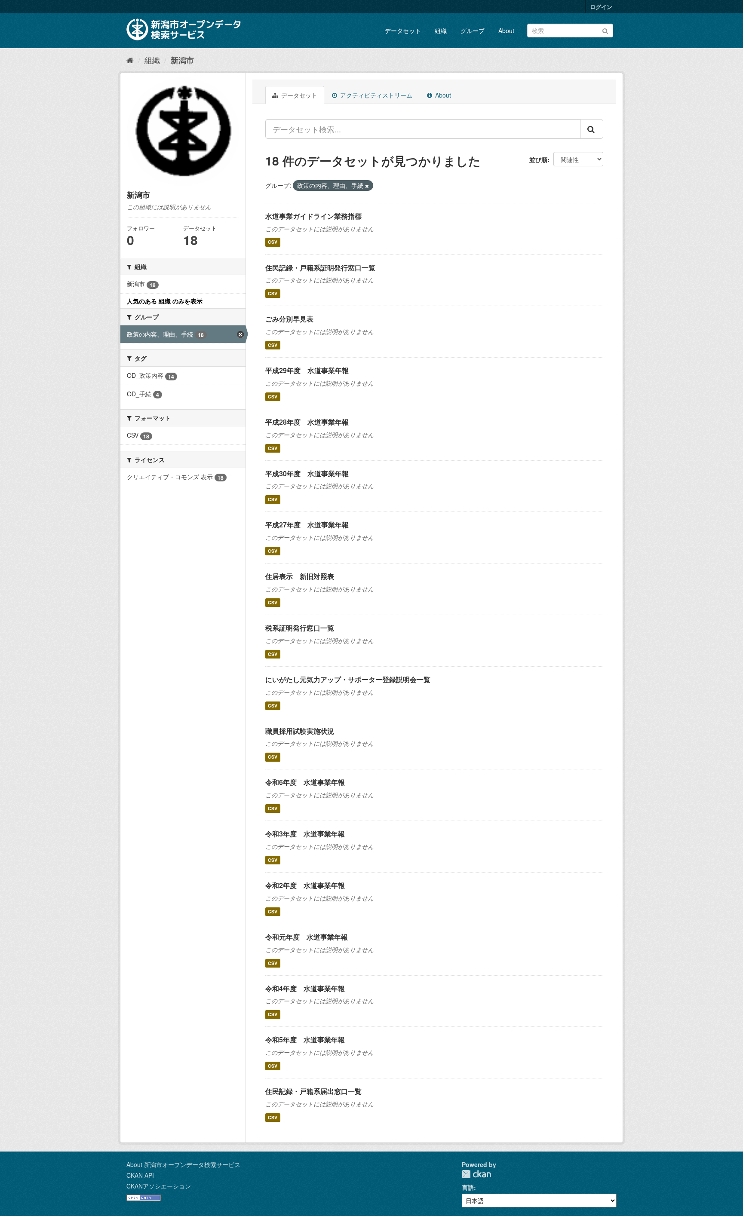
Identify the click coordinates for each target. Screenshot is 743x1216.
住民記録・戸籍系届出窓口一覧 (313, 1091)
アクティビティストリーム (375, 95)
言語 (468, 1187)
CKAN (476, 1174)
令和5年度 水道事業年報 (305, 1039)
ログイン (601, 7)
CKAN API (140, 1175)
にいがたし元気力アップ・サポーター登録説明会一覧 (347, 679)
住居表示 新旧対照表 (299, 576)
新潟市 (182, 60)
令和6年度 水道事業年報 (305, 782)
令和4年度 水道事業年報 (305, 988)
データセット (403, 30)
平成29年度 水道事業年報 (307, 370)
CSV (272, 242)
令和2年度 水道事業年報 (305, 885)
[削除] (367, 185)
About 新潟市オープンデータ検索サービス (183, 1164)
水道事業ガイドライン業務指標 (313, 216)
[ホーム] (130, 59)
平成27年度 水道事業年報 (307, 525)
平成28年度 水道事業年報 (307, 422)
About (506, 30)
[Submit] (605, 30)
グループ (473, 30)
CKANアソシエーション (158, 1186)
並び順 (538, 159)
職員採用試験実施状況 (299, 731)
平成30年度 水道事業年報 (307, 473)
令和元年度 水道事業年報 (306, 937)
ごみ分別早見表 (289, 319)
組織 (441, 30)
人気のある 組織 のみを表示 (165, 301)
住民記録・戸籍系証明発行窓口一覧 (320, 268)
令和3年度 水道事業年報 (305, 834)
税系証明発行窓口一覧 (299, 628)
